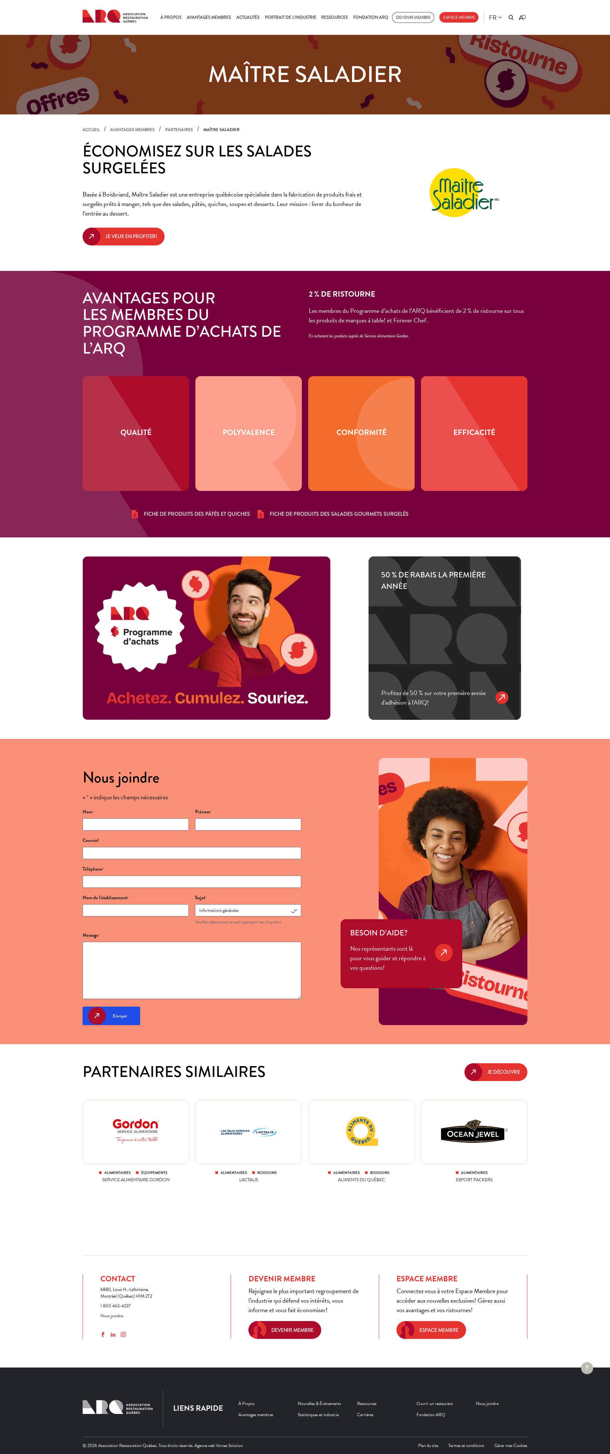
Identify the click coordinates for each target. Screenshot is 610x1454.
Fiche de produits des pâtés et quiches (197, 514)
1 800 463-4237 (115, 1306)
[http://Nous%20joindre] (444, 961)
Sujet (201, 897)
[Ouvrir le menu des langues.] (500, 17)
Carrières (365, 1414)
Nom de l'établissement (106, 897)
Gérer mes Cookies (510, 1445)
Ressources (334, 17)
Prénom (203, 811)
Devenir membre (413, 17)
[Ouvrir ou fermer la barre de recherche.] (511, 17)
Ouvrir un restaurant (435, 1403)
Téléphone (93, 868)
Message (91, 935)
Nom (88, 811)
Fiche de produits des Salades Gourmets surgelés (339, 514)
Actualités (248, 17)
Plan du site (428, 1445)
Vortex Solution (229, 1445)
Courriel (91, 840)
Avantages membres (209, 17)
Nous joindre (111, 1316)
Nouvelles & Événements (319, 1403)
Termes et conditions (466, 1445)
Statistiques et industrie (318, 1414)
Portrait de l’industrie (290, 17)
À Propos (170, 17)
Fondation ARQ (370, 17)
